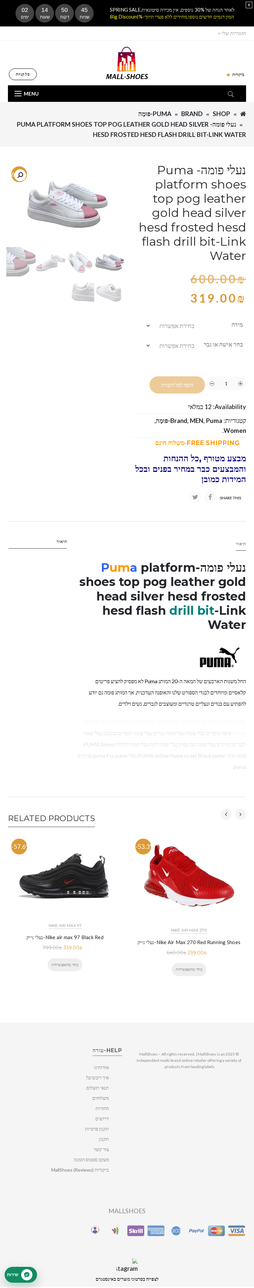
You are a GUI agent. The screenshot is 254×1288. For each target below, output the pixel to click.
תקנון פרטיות (97, 1129)
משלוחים (100, 1098)
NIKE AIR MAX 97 (65, 925)
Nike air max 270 (189, 930)
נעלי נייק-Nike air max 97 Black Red (65, 937)
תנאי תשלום (97, 1088)
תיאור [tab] (62, 541)
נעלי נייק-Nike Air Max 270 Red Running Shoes (189, 942)
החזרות (102, 1108)
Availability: (229, 406)
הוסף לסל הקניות (177, 385)
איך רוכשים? (97, 1077)
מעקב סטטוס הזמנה (91, 1159)
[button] (20, 175)
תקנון (104, 1139)
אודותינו (101, 1067)
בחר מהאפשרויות (65, 964)
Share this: (230, 497)
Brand (192, 113)
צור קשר (101, 1149)
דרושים (102, 1118)
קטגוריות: (235, 420)
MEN (196, 420)
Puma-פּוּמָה (154, 113)
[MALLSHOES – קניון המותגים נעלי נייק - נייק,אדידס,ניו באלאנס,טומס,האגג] (127, 62)
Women (235, 430)
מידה (237, 324)
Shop (221, 113)
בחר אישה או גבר (223, 344)
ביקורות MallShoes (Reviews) (80, 1170)
